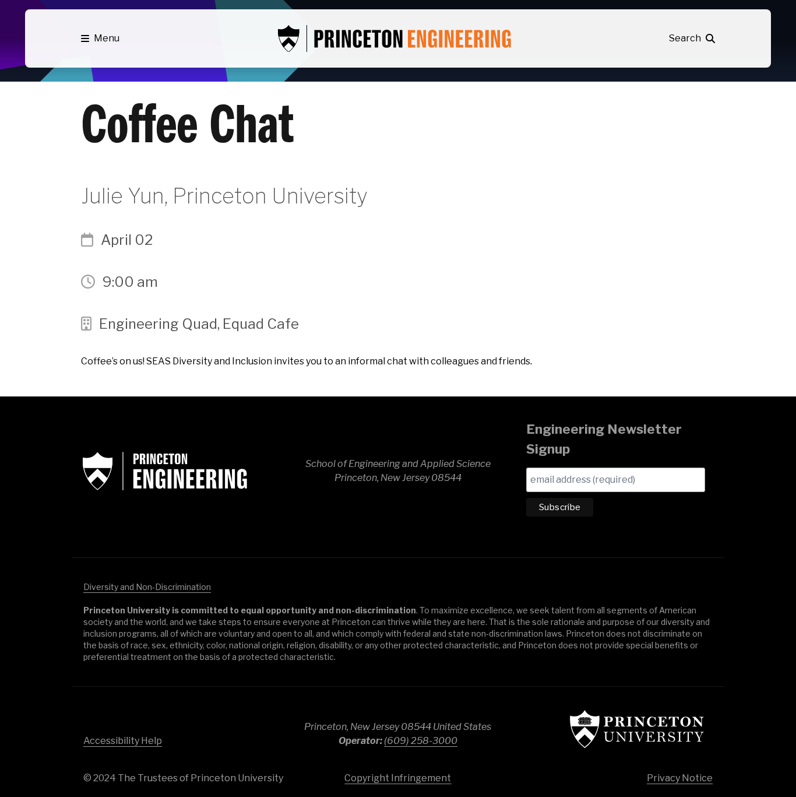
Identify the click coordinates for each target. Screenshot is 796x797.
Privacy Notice (680, 778)
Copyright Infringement (397, 778)
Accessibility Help (122, 740)
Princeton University (637, 729)
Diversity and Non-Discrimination (147, 587)
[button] (100, 38)
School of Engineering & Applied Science (165, 471)
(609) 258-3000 (420, 740)
